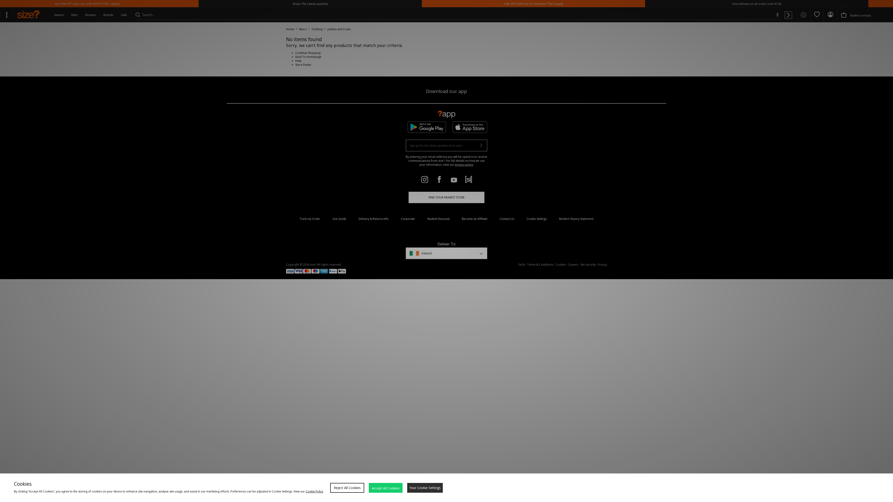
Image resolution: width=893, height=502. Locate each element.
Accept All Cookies (386, 488)
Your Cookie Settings (425, 487)
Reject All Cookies (347, 487)
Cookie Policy (314, 491)
